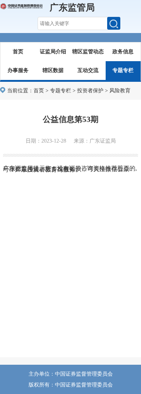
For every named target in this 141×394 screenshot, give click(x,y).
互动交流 (88, 70)
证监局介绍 (53, 51)
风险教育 (119, 90)
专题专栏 (122, 70)
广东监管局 (72, 7)
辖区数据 (53, 70)
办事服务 (18, 70)
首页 (18, 51)
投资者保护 (90, 90)
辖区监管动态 (88, 51)
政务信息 (122, 51)
